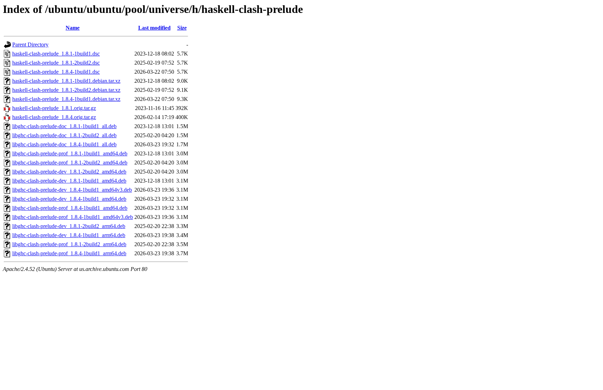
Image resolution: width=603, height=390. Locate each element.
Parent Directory (30, 44)
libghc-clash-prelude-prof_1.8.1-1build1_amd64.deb (69, 153)
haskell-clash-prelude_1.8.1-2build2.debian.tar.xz (66, 90)
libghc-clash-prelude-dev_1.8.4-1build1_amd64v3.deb (72, 190)
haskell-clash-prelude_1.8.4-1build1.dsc (56, 72)
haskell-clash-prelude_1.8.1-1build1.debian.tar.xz (66, 81)
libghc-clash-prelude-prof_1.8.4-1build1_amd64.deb (69, 208)
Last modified (154, 28)
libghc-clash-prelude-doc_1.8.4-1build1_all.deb (64, 144)
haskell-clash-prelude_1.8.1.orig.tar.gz (54, 108)
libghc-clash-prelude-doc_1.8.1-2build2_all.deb (64, 135)
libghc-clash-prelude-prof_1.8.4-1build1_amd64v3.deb (72, 217)
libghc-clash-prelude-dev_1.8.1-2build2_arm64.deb (68, 226)
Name (73, 28)
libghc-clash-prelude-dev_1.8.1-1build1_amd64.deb (69, 181)
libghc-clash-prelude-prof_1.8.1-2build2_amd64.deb (69, 162)
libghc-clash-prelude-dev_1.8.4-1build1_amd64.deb (69, 199)
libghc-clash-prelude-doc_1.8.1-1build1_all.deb (64, 126)
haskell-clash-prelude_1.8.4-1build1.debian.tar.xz (66, 99)
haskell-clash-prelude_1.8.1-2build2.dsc (56, 63)
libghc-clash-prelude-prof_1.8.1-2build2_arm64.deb (69, 244)
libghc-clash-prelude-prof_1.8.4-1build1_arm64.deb (69, 253)
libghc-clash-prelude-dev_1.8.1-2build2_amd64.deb (69, 172)
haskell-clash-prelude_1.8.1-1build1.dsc (56, 54)
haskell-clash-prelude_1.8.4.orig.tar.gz (54, 117)
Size (182, 28)
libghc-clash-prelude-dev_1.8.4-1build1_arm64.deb (68, 235)
